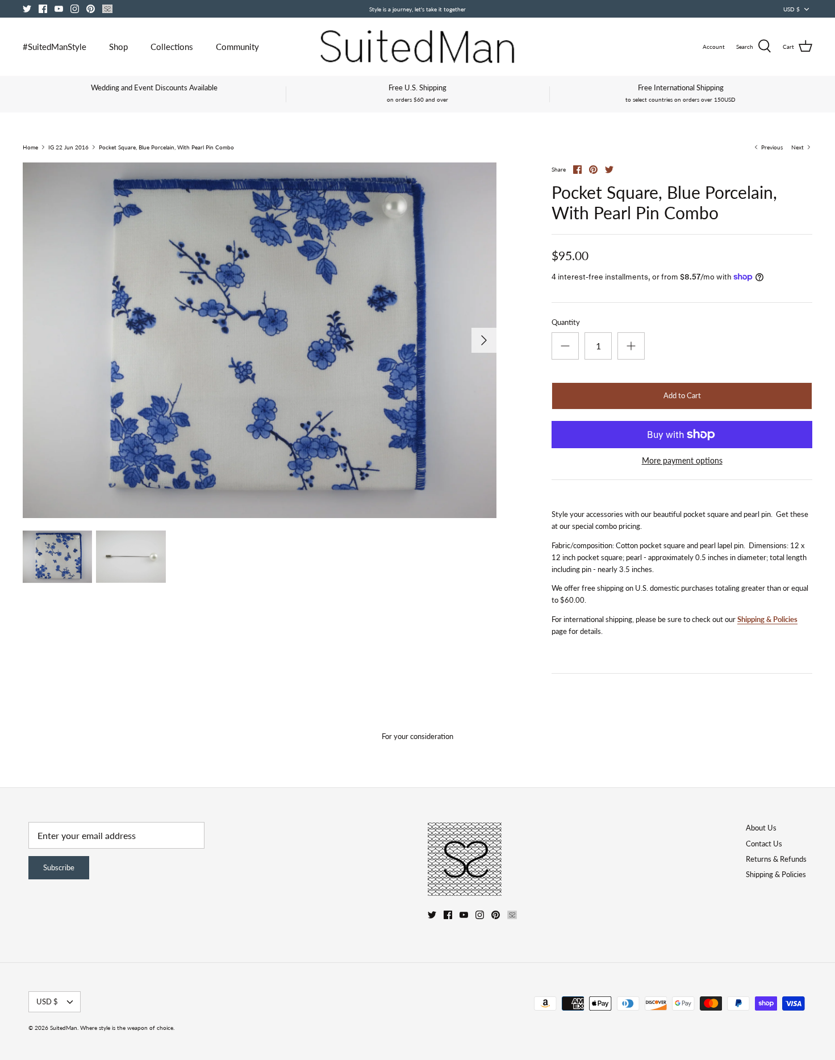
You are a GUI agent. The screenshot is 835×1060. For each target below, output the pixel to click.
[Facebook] (43, 9)
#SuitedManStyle (54, 46)
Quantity (566, 322)
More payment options (682, 460)
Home (30, 147)
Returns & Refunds (776, 858)
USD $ (791, 9)
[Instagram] (74, 9)
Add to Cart (682, 395)
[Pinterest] (90, 9)
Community (237, 46)
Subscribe (58, 867)
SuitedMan (63, 1027)
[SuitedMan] (417, 46)
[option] (259, 340)
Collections (172, 46)
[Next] (483, 340)
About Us (761, 827)
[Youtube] (59, 9)
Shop (118, 46)
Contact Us (764, 843)
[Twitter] (27, 9)
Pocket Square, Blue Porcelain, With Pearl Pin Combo (166, 147)
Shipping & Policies (767, 619)
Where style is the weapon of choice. (127, 1027)
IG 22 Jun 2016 (68, 147)
